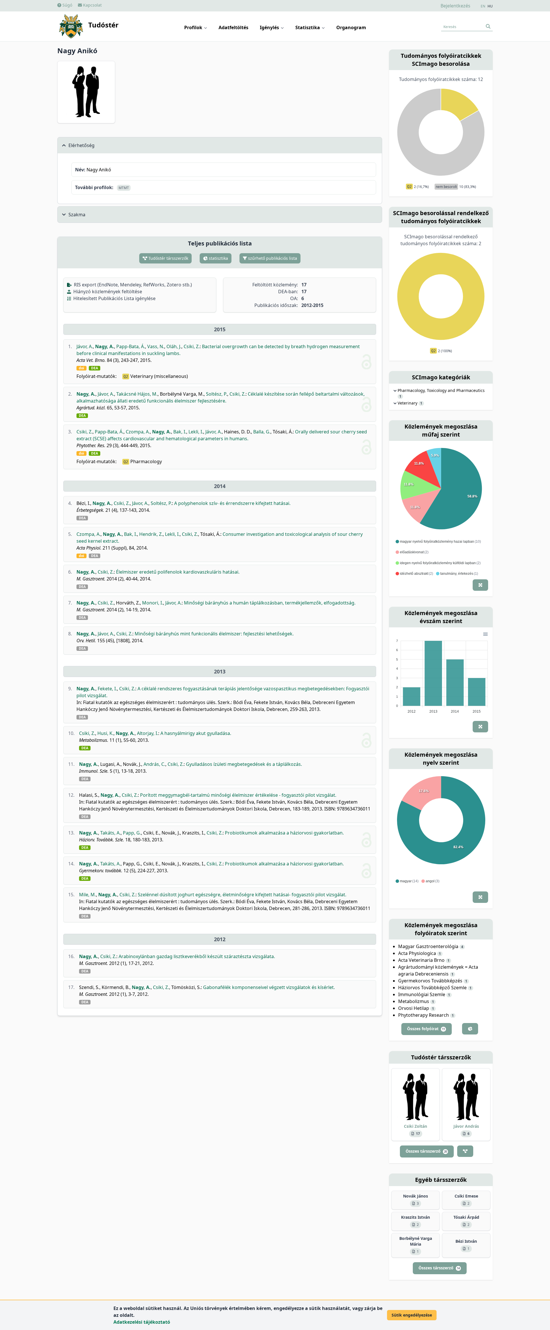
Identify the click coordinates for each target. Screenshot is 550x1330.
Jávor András (466, 1126)
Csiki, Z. (192, 346)
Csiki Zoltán (415, 1126)
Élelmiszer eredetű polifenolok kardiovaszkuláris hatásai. (177, 572)
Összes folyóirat (426, 1028)
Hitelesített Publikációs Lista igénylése (114, 298)
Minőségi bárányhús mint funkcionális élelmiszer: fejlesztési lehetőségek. (214, 634)
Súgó (66, 5)
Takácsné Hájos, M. (137, 394)
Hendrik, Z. (151, 534)
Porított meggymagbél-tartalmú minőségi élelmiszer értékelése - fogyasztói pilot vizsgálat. (238, 795)
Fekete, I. (107, 688)
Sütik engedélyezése (412, 1315)
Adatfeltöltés (233, 27)
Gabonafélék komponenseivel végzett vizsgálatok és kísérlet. (269, 987)
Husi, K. (105, 733)
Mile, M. (87, 894)
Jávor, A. (84, 346)
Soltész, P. (216, 394)
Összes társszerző (426, 1151)
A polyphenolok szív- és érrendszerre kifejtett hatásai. (232, 503)
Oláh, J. (173, 346)
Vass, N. (155, 346)
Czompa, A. (138, 432)
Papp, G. (132, 833)
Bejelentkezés (455, 6)
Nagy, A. (104, 346)
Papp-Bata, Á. (130, 346)
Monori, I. (152, 603)
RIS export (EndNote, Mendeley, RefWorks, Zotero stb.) (132, 285)
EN (483, 6)
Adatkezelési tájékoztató (141, 1322)
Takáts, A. (110, 833)
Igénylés (270, 27)
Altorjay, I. (147, 733)
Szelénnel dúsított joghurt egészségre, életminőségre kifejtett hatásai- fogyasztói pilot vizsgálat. (242, 894)
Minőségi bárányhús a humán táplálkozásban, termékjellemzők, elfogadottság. (269, 603)
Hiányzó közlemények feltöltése (107, 291)
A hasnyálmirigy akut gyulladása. (195, 733)
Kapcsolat (92, 5)
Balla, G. (261, 432)
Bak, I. (179, 432)
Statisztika (308, 27)
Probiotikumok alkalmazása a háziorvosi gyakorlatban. (284, 833)
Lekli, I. (195, 432)
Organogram (351, 27)
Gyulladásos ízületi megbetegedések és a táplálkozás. (244, 764)
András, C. (154, 764)
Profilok (193, 27)
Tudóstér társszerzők (167, 258)
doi (81, 368)
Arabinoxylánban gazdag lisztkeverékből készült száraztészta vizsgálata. (197, 956)
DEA (94, 368)
